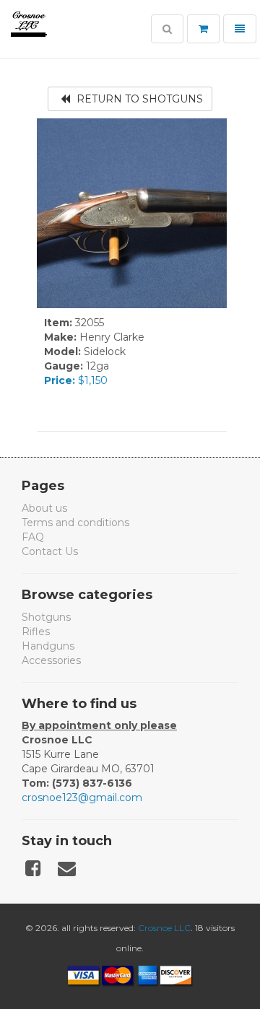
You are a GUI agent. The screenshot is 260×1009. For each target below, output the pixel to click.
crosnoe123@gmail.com (82, 797)
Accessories (51, 660)
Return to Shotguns (138, 98)
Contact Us (50, 551)
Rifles (36, 631)
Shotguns (46, 617)
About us (44, 508)
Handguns (48, 645)
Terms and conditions (75, 522)
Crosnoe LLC (164, 927)
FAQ (33, 536)
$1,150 (76, 380)
